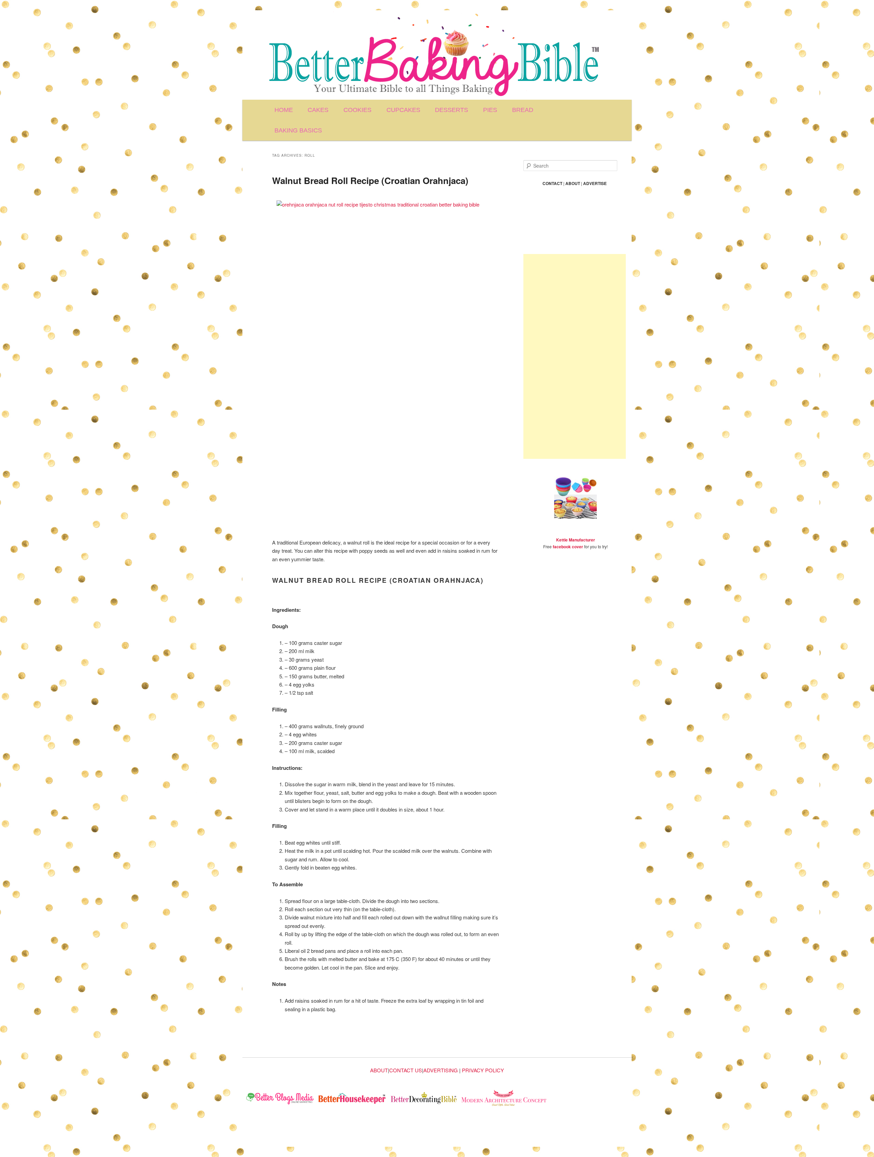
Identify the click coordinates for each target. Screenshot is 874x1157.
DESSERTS (451, 110)
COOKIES (357, 110)
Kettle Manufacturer (575, 540)
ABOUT (379, 1070)
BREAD (522, 110)
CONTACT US (405, 1070)
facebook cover (568, 547)
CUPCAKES (403, 110)
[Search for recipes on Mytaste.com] (280, 1099)
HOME (283, 110)
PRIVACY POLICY (483, 1070)
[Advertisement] (574, 356)
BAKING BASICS (298, 130)
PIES (490, 110)
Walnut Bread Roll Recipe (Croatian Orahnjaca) (370, 180)
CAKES (318, 110)
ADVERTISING (440, 1070)
